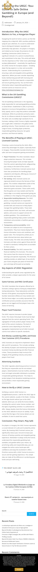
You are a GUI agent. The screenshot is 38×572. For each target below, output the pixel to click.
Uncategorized (9, 25)
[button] (34, 5)
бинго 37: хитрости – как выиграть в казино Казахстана (19, 498)
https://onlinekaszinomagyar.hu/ (12, 90)
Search (4, 511)
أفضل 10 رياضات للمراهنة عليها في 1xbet (19, 472)
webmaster (8, 23)
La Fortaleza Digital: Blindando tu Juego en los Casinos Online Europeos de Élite (19, 486)
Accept (19, 569)
